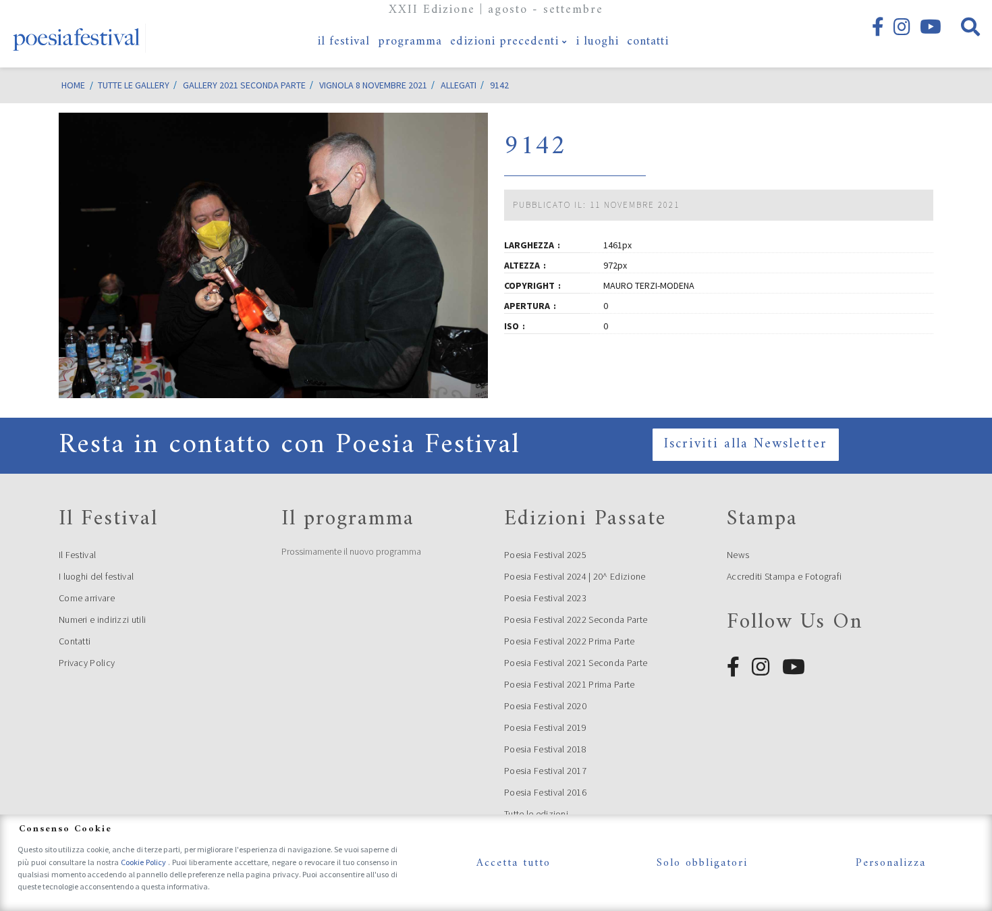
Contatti (74, 641)
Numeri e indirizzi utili (102, 619)
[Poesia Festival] (77, 33)
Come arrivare (87, 598)
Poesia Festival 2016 (545, 792)
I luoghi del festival (96, 576)
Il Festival (77, 555)
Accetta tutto (513, 863)
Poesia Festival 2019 (545, 727)
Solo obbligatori (702, 863)
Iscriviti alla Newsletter (745, 444)
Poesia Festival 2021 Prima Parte (569, 684)
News (738, 555)
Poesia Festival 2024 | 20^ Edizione (575, 576)
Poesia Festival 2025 (545, 555)
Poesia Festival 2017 (545, 771)
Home (73, 85)
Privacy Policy (87, 663)
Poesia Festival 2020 (545, 706)
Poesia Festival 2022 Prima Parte (569, 641)
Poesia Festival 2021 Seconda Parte (575, 663)
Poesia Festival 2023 (545, 598)
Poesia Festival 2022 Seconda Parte (575, 619)
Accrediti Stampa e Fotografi (784, 576)
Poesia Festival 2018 (545, 749)
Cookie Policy (144, 862)
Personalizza (891, 863)
